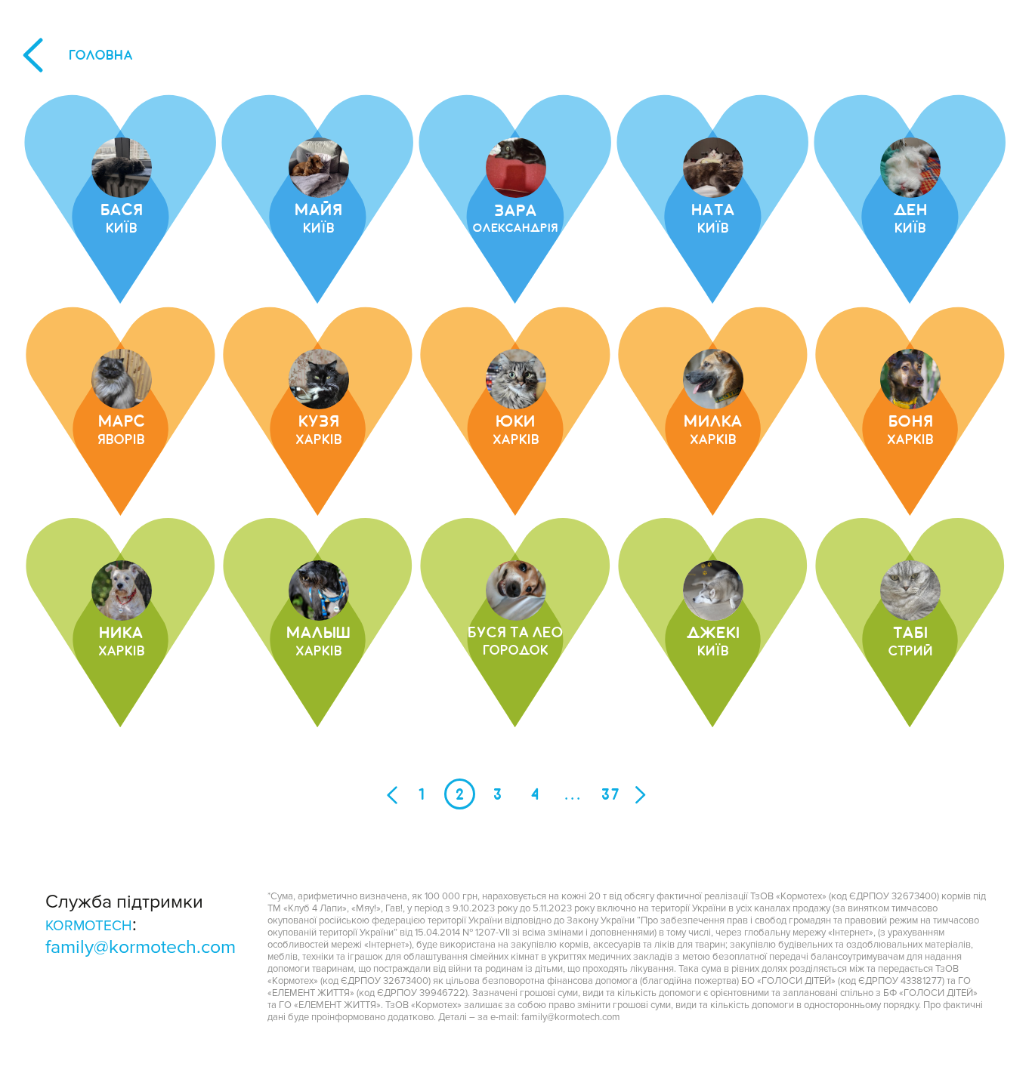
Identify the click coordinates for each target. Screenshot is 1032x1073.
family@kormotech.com (140, 947)
